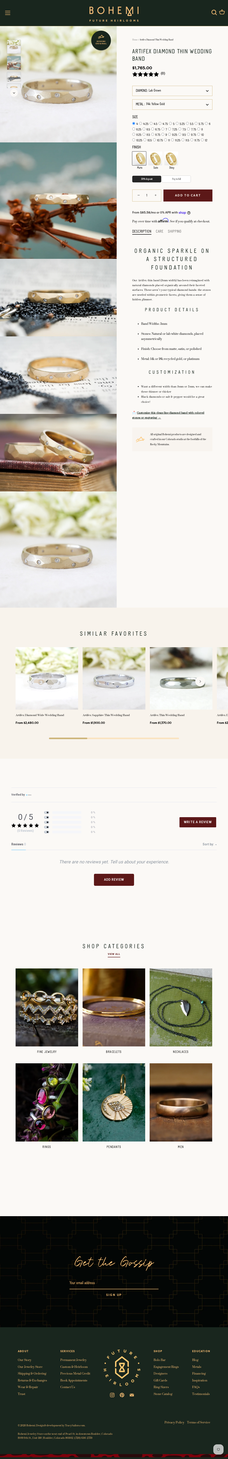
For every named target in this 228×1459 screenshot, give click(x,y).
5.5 (191, 124)
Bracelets (114, 1052)
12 (206, 140)
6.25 (138, 129)
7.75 (193, 129)
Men (181, 1147)
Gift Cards (160, 1380)
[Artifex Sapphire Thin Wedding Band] (114, 678)
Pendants (114, 1147)
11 (169, 140)
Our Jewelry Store (30, 1367)
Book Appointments (73, 1380)
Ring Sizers (161, 1387)
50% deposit (147, 179)
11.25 (177, 140)
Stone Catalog (163, 1394)
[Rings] (47, 1102)
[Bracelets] (114, 1007)
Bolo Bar (160, 1360)
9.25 (174, 135)
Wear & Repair (28, 1387)
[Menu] (8, 13)
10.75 (160, 140)
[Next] (14, 93)
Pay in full (176, 179)
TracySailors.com (75, 1425)
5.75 (201, 124)
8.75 (157, 135)
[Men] (181, 1102)
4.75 (165, 124)
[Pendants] (114, 1102)
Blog (195, 1360)
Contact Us (67, 1387)
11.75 (197, 140)
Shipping (174, 232)
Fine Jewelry (47, 1052)
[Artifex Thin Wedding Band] (181, 678)
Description (141, 232)
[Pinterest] (122, 1394)
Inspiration (199, 1380)
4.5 (155, 124)
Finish (136, 147)
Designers (160, 1373)
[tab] (144, 231)
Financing (199, 1373)
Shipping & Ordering (32, 1373)
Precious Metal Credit (75, 1373)
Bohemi (30, 1425)
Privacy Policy (174, 1422)
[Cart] (222, 12)
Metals (196, 1367)
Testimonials (201, 1394)
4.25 (146, 124)
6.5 (148, 129)
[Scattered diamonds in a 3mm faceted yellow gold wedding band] (14, 47)
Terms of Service (198, 1422)
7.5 (184, 129)
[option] (14, 48)
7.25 (174, 129)
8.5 (148, 135)
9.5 (184, 135)
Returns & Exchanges (32, 1380)
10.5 (149, 140)
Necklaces (181, 1052)
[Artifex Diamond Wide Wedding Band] (47, 678)
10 (202, 135)
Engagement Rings (166, 1367)
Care (160, 232)
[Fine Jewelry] (47, 1007)
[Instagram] (112, 1394)
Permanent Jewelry (73, 1360)
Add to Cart (188, 195)
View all (114, 954)
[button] (28, 681)
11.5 (187, 140)
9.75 (193, 135)
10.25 (139, 140)
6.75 (157, 129)
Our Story (24, 1360)
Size (135, 117)
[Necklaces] (181, 1007)
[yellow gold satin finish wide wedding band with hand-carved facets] (14, 63)
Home (135, 39)
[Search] (214, 12)
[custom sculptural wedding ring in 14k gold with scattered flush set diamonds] (14, 77)
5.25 (182, 124)
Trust (21, 1394)
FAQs (196, 1387)
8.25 (138, 135)
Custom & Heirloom (74, 1367)
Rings (47, 1147)
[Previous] (14, 33)
